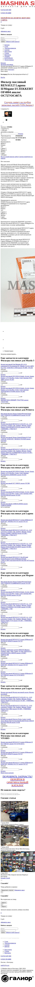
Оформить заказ (19, 890)
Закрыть (3, 902)
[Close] (1, 880)
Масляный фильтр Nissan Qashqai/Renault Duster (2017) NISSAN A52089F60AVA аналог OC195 (16, 414)
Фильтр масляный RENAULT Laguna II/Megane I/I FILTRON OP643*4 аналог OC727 (17, 640)
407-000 (6, 10)
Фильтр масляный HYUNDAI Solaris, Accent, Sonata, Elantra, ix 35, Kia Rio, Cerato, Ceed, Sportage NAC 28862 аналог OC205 (17, 378)
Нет (2, 77)
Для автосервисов (10, 943)
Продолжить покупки (7, 890)
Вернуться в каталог (7, 773)
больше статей (5, 878)
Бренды (6, 946)
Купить (20, 133)
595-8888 (6, 13)
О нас (6, 941)
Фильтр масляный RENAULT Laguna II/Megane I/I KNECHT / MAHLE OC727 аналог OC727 (17, 520)
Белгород (11, 69)
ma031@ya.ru (5, 965)
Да (4, 77)
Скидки (6, 945)
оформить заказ (6, 31)
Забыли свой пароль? (13, 41)
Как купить (8, 949)
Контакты (7, 953)
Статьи (6, 951)
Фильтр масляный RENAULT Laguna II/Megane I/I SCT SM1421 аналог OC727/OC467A (17, 674)
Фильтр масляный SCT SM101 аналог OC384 (15, 483)
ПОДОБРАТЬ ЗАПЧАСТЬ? (17, 781)
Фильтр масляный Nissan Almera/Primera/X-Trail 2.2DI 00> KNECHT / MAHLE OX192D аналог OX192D (16, 439)
